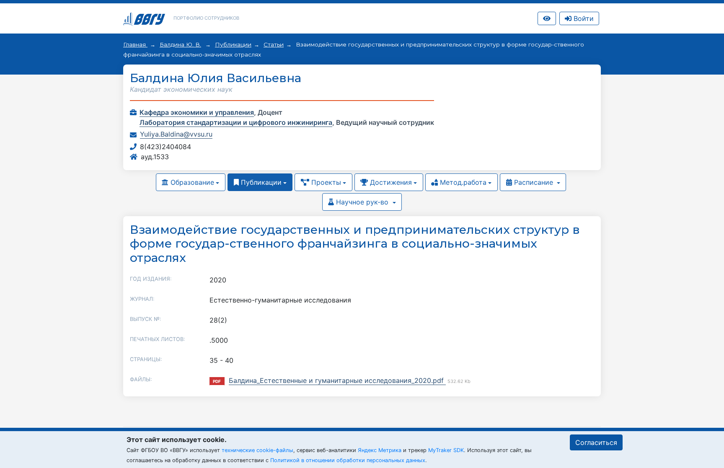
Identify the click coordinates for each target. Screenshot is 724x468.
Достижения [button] (390, 182)
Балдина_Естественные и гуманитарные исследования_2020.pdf (337, 380)
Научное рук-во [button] (362, 202)
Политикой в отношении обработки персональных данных (347, 460)
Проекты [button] (325, 182)
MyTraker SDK (446, 450)
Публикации (233, 44)
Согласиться (596, 442)
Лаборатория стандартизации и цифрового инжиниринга (236, 122)
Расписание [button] (533, 182)
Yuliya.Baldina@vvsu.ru (176, 134)
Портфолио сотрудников (206, 18)
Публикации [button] (260, 182)
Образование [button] (191, 182)
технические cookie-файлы (257, 450)
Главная (135, 44)
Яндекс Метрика (379, 450)
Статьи (274, 44)
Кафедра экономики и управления (197, 112)
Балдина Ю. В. (180, 44)
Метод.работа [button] (462, 182)
